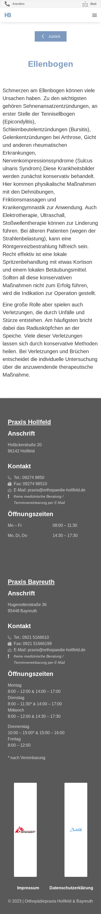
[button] (94, 15)
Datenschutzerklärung (71, 888)
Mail (93, 4)
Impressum (28, 888)
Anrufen (18, 4)
